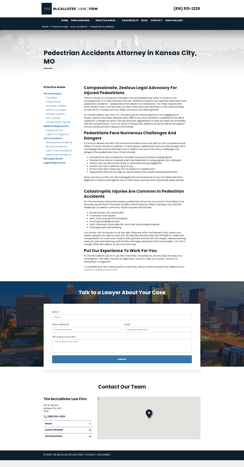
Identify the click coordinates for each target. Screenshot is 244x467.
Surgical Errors (54, 130)
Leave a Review (54, 429)
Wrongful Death (53, 158)
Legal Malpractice (55, 162)
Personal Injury (53, 93)
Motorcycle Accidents (59, 142)
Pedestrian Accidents (58, 154)
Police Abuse (53, 101)
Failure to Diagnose (57, 134)
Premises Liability (56, 105)
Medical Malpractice (56, 126)
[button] (91, 20)
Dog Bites (51, 97)
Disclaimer (103, 454)
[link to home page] (70, 8)
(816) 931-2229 (56, 416)
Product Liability (55, 114)
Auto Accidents (53, 138)
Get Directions (53, 436)
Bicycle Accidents (56, 146)
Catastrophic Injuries (58, 122)
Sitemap (90, 454)
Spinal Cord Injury (56, 110)
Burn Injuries (53, 118)
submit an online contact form (101, 269)
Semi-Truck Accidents (59, 150)
